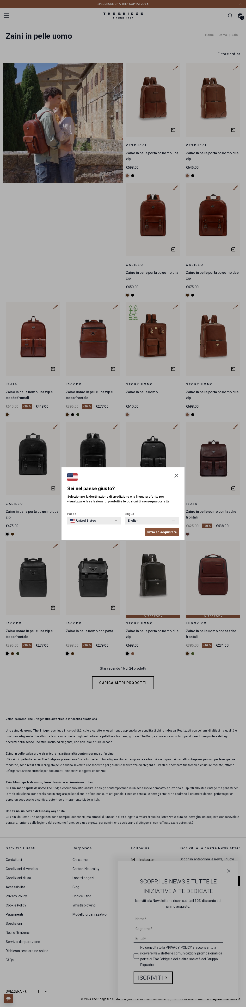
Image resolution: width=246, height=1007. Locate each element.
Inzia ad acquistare (162, 532)
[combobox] (83, 520)
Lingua (129, 514)
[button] (176, 475)
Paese (71, 514)
